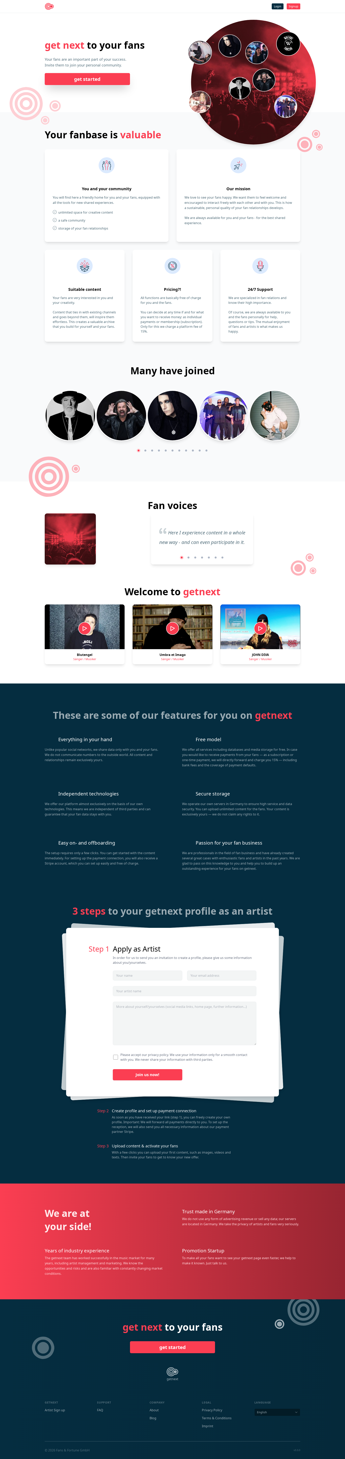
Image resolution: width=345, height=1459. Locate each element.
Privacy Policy (212, 1410)
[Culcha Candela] (285, 105)
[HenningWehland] (264, 79)
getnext (172, 1379)
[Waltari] (288, 43)
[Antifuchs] (274, 416)
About (154, 1410)
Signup (293, 6)
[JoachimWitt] (240, 88)
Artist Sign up (55, 1410)
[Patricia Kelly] (200, 102)
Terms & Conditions (217, 1418)
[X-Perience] (257, 53)
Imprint (207, 1426)
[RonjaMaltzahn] (200, 52)
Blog (153, 1418)
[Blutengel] (230, 46)
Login (277, 6)
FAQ (100, 1410)
